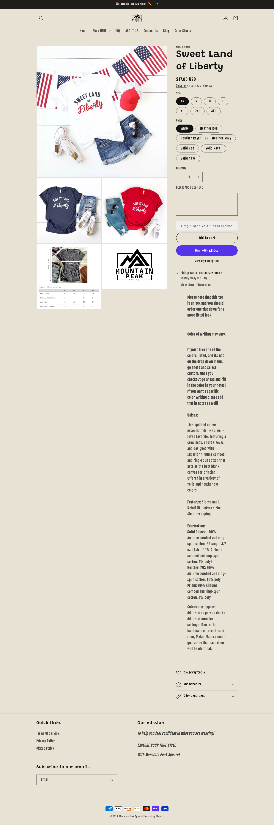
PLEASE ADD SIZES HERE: (190, 187)
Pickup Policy (45, 748)
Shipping (181, 85)
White (185, 128)
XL (182, 111)
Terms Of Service (47, 733)
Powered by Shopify (154, 816)
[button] (41, 18)
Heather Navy (221, 138)
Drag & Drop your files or (206, 226)
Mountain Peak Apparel (131, 816)
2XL (197, 111)
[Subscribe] (112, 780)
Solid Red (187, 148)
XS (182, 101)
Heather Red (209, 128)
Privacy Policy (45, 741)
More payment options (207, 261)
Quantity (181, 168)
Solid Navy (188, 158)
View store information (196, 285)
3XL (213, 111)
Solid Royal (213, 148)
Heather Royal (191, 138)
